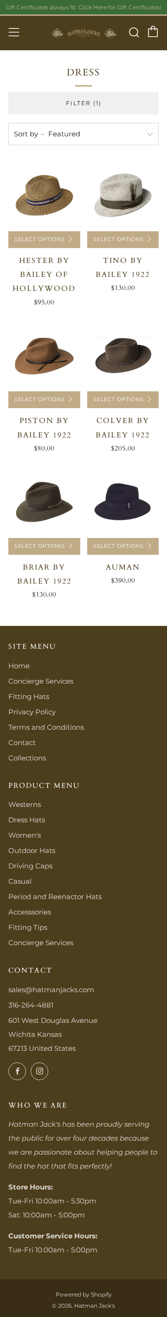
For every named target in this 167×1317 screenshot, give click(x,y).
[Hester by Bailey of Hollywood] (44, 195)
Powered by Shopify (84, 1294)
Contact (22, 742)
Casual (20, 881)
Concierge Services (40, 681)
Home (19, 665)
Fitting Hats (28, 696)
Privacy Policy (32, 711)
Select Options (39, 239)
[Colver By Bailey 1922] (123, 356)
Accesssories (29, 911)
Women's (24, 835)
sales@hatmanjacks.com (51, 989)
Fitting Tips (27, 927)
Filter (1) (84, 103)
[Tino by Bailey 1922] (123, 195)
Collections (27, 757)
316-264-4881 (30, 1005)
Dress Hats (26, 819)
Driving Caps (30, 865)
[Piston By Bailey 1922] (44, 356)
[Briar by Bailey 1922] (44, 502)
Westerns (24, 804)
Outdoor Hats (31, 850)
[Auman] (123, 502)
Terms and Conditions (46, 727)
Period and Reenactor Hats (55, 896)
